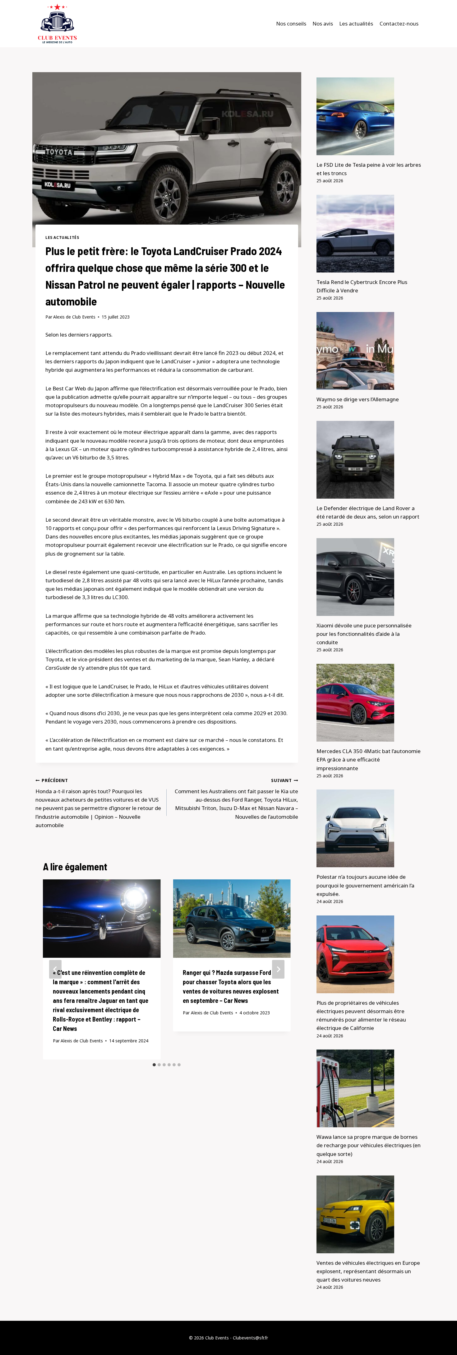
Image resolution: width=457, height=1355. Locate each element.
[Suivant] (278, 969)
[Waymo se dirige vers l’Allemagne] (369, 351)
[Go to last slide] (55, 969)
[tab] (154, 1064)
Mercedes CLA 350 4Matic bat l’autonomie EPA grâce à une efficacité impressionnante (368, 759)
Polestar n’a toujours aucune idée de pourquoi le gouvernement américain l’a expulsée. (365, 885)
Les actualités (356, 23)
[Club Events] (57, 23)
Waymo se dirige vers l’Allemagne (357, 399)
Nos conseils (291, 23)
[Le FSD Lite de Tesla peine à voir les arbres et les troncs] (369, 116)
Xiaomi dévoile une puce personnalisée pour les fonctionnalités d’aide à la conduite (364, 634)
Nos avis (322, 23)
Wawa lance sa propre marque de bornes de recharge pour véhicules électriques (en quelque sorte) (368, 1145)
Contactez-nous (399, 23)
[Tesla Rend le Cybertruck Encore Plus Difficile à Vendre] (369, 233)
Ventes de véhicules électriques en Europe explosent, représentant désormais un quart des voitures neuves (368, 1271)
